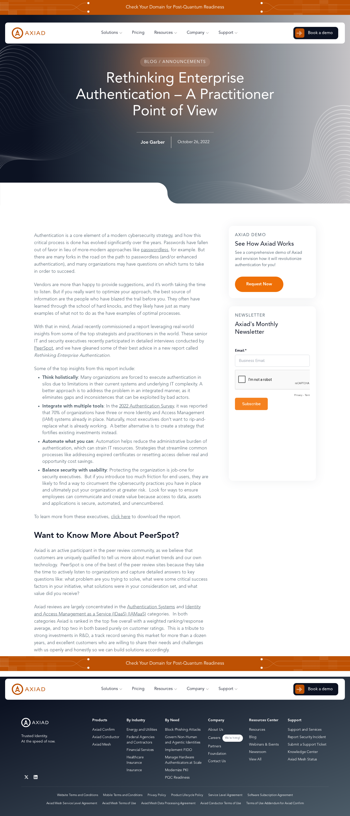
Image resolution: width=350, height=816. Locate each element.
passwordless (154, 250)
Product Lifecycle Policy (187, 795)
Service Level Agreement (225, 795)
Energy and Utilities (142, 729)
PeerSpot (43, 348)
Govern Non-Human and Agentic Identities (182, 739)
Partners (214, 746)
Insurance (134, 770)
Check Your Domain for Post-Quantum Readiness (175, 7)
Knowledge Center (303, 752)
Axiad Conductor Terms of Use (220, 803)
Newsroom (257, 752)
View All (255, 759)
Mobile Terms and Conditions (122, 795)
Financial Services (140, 750)
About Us (215, 729)
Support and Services (305, 729)
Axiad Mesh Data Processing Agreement (168, 803)
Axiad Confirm (103, 729)
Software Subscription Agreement (270, 795)
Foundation (217, 754)
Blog (252, 737)
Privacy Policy (157, 795)
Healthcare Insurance (135, 760)
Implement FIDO (178, 750)
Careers (214, 738)
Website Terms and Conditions (77, 795)
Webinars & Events (264, 744)
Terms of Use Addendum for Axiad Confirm (275, 803)
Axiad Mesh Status (302, 759)
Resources (257, 729)
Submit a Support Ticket (307, 744)
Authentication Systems (151, 607)
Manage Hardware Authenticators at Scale (183, 760)
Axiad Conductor (105, 737)
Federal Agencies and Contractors (141, 739)
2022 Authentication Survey (146, 406)
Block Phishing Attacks (183, 729)
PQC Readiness (177, 777)
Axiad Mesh (101, 744)
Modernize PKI (176, 770)
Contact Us (217, 761)
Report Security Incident (307, 737)
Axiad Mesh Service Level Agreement (71, 803)
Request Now (259, 284)
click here (120, 517)
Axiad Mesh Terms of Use (119, 803)
